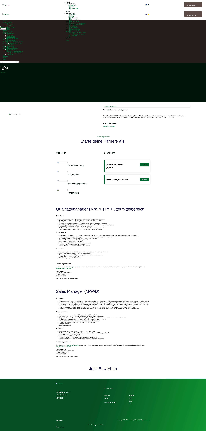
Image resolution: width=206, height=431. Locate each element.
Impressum (59, 420)
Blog (130, 398)
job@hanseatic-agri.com (63, 268)
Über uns (107, 396)
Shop (130, 401)
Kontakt (131, 396)
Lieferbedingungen (110, 402)
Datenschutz (60, 427)
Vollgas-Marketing (98, 425)
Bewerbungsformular (72, 267)
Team (106, 398)
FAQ (130, 403)
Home (2, 72)
